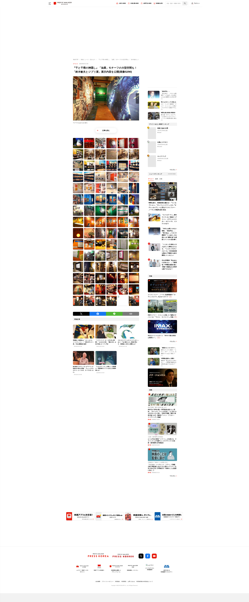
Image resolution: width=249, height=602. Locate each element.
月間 (160, 179)
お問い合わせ (131, 581)
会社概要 (98, 581)
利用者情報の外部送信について (144, 581)
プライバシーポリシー (108, 581)
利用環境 (123, 581)
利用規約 (117, 581)
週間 (156, 179)
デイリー (151, 179)
